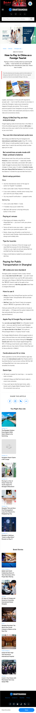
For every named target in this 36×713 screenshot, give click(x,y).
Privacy (28, 697)
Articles (10, 48)
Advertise (22, 697)
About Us (7, 697)
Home (4, 48)
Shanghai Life (17, 48)
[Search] (31, 19)
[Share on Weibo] (21, 401)
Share (26, 710)
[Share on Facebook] (10, 401)
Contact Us (14, 697)
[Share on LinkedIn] (26, 401)
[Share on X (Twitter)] (15, 401)
